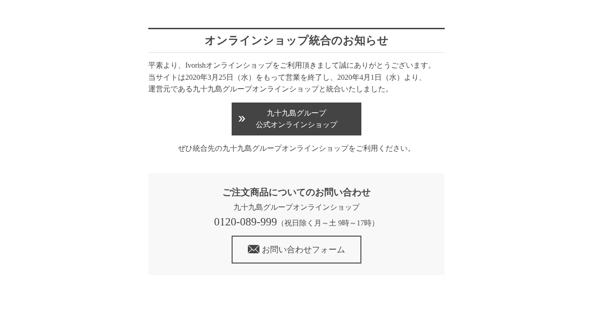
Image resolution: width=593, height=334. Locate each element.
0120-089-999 (245, 222)
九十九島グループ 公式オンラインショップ (296, 119)
